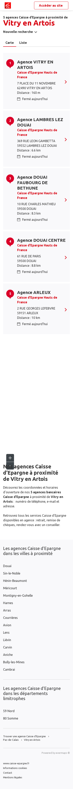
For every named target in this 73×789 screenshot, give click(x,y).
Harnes (8, 603)
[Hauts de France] (8, 5)
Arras (7, 610)
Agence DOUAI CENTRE (41, 240)
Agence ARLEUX (34, 292)
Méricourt (10, 588)
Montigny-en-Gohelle (18, 595)
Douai (7, 566)
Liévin (7, 640)
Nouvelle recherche (18, 31)
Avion (7, 625)
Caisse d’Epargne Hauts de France (37, 75)
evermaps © (63, 752)
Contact (7, 772)
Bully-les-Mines (14, 662)
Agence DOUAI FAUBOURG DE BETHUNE (32, 182)
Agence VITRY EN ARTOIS (35, 64)
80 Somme (10, 718)
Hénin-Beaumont (15, 580)
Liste (23, 42)
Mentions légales (12, 777)
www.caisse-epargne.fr (16, 763)
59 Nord (9, 711)
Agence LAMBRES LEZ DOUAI (40, 122)
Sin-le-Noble (11, 573)
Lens (6, 632)
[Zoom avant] (10, 458)
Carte (9, 42)
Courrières (10, 617)
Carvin (7, 647)
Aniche (8, 654)
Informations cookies (15, 768)
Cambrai (9, 669)
